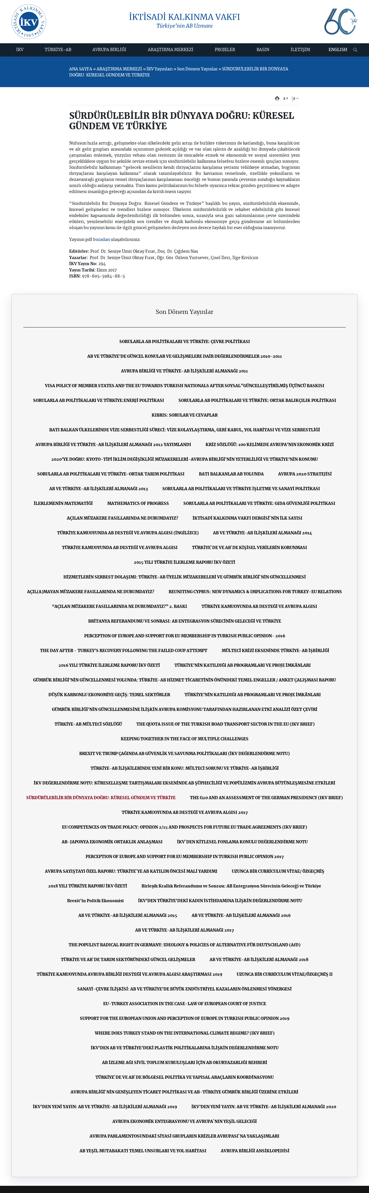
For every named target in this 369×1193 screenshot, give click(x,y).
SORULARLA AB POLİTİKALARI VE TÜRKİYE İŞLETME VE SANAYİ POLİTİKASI (241, 489)
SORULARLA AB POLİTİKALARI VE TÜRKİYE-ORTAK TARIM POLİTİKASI (110, 474)
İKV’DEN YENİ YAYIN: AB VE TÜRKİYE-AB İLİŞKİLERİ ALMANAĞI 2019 (105, 1107)
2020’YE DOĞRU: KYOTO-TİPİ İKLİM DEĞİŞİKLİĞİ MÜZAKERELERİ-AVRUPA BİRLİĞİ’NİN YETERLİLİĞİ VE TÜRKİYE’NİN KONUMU (184, 460)
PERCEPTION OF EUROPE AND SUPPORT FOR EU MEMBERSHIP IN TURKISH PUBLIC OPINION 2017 (185, 857)
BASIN (263, 50)
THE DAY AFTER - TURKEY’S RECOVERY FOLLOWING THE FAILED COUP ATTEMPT (123, 651)
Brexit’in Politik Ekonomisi (95, 901)
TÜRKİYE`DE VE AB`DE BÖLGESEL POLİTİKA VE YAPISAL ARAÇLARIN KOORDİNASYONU (184, 1078)
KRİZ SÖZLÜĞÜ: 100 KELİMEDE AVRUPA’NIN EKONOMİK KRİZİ (270, 445)
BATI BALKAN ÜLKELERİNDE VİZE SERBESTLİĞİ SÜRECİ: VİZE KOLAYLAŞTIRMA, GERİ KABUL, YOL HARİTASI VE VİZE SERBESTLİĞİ (184, 430)
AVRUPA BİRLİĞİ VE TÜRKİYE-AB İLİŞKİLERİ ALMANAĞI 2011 (184, 371)
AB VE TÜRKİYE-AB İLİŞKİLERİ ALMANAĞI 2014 (262, 533)
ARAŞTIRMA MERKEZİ (170, 50)
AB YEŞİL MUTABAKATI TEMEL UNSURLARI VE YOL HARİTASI (143, 1151)
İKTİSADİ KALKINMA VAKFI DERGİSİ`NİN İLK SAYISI (247, 518)
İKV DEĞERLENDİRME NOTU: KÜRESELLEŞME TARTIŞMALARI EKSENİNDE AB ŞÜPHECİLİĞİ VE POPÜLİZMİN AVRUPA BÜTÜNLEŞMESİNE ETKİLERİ (184, 783)
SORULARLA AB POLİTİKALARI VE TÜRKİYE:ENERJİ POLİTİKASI (98, 401)
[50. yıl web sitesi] (340, 21)
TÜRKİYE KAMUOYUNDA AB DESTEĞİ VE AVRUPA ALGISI (120, 548)
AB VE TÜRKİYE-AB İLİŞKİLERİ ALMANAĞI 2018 (259, 960)
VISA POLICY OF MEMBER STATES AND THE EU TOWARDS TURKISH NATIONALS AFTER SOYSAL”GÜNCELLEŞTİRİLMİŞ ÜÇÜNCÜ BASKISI (184, 386)
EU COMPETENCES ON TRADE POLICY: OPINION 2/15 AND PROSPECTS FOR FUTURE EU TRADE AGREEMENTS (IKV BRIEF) (184, 827)
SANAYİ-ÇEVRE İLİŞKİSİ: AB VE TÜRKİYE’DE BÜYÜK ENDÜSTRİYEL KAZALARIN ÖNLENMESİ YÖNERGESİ (184, 989)
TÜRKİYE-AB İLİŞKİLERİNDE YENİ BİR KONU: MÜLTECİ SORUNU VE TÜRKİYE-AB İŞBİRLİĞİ (185, 769)
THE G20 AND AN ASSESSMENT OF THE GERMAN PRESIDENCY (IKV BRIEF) (266, 798)
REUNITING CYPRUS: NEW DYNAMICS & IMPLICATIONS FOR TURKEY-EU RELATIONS (255, 592)
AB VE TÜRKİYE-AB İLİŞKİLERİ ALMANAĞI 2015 (127, 916)
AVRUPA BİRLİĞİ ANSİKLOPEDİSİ (255, 1151)
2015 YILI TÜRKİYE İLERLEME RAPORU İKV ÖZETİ (184, 563)
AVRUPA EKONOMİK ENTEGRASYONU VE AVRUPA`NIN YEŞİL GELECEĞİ (184, 1122)
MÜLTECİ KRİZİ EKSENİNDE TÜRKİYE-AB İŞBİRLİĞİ (275, 651)
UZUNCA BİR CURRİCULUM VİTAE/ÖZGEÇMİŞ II (285, 975)
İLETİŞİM (300, 50)
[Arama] (355, 50)
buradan (102, 240)
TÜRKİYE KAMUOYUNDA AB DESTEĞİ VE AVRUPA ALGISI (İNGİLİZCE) (128, 533)
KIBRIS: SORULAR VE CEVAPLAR (185, 415)
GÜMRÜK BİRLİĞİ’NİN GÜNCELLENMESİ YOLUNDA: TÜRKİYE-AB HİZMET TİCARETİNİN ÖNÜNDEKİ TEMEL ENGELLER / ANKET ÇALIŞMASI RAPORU (184, 680)
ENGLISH (338, 50)
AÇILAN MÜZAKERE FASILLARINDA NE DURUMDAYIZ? (122, 518)
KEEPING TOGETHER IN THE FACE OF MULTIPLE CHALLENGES (184, 739)
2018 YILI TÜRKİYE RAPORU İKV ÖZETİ (87, 886)
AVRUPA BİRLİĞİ (109, 50)
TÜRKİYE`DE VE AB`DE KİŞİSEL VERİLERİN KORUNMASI (249, 548)
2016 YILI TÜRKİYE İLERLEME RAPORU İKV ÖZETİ (109, 666)
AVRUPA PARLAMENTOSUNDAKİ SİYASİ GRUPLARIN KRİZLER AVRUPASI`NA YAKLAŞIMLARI (184, 1136)
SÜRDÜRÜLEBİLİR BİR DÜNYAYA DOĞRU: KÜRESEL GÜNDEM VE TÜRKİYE (101, 798)
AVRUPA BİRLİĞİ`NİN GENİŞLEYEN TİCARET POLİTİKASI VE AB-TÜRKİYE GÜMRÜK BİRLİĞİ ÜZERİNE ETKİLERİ (184, 1092)
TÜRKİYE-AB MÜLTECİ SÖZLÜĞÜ (88, 724)
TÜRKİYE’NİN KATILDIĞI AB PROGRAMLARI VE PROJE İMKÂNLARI (242, 666)
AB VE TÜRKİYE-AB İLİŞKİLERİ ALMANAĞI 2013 (98, 489)
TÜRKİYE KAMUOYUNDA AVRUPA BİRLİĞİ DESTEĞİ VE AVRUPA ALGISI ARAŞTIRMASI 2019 (129, 975)
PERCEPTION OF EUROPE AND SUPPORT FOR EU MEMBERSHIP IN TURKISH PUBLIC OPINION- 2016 (184, 636)
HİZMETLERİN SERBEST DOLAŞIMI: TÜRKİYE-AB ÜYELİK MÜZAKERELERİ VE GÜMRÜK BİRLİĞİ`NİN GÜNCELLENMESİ (184, 577)
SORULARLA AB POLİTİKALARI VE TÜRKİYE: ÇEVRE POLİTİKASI (184, 342)
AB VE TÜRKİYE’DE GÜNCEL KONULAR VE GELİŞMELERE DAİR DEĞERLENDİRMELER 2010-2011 (184, 357)
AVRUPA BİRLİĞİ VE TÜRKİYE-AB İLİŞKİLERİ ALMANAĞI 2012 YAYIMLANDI (113, 445)
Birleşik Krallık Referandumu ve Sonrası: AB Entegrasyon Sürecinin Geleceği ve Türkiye (231, 886)
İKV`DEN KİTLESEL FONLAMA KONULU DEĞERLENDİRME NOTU (242, 842)
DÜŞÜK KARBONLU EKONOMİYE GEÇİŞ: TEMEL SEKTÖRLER (109, 695)
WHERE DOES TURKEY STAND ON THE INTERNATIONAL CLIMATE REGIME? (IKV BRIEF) (184, 1033)
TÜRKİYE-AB (58, 50)
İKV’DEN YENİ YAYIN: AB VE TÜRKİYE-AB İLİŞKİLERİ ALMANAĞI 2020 (263, 1107)
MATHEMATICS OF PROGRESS (138, 504)
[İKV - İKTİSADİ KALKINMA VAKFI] (29, 21)
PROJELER (225, 50)
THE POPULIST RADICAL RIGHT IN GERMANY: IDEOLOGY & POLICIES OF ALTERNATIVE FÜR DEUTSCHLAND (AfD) (184, 945)
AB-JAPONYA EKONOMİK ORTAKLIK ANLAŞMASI (112, 842)
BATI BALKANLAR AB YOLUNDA (231, 474)
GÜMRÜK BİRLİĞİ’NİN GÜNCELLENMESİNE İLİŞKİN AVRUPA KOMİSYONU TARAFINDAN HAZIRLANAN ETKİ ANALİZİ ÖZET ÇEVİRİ (184, 710)
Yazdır (277, 98)
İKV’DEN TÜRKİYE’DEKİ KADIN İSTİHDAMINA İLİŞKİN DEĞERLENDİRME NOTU (220, 901)
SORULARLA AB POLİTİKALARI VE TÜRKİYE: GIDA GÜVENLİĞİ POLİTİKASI (259, 504)
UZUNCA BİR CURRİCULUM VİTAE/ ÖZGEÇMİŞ (278, 872)
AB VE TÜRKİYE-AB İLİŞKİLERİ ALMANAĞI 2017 (184, 930)
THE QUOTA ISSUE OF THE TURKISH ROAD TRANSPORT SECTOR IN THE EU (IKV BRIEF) (225, 724)
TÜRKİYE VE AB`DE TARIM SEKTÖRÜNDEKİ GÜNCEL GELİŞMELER (128, 960)
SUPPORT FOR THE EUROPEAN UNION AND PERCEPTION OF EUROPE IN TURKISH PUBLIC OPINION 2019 (184, 1019)
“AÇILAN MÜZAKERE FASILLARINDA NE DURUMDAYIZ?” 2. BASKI (119, 607)
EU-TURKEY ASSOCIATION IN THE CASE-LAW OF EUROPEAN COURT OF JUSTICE (184, 1004)
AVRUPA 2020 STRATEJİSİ (305, 474)
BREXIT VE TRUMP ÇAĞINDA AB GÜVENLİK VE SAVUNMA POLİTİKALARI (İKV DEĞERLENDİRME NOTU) (184, 754)
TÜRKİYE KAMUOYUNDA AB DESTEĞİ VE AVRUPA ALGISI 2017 (185, 813)
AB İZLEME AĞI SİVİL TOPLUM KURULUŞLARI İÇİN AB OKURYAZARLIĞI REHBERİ (184, 1063)
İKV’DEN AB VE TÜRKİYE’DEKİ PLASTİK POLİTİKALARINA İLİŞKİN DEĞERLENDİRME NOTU (184, 1048)
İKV (19, 50)
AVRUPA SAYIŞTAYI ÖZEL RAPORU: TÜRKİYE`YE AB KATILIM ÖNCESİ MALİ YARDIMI (131, 872)
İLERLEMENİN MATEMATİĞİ (63, 504)
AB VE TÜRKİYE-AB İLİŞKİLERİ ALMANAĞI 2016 (241, 916)
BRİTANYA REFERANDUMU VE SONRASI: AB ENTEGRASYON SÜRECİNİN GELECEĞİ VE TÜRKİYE (184, 621)
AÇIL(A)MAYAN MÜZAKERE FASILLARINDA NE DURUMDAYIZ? (90, 592)
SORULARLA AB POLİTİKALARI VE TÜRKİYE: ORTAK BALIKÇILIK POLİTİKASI (257, 401)
